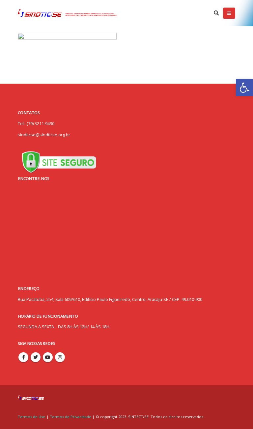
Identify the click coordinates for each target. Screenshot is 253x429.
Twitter (36, 357)
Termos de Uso (32, 416)
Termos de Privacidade (70, 416)
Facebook (23, 357)
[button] (244, 87)
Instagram (60, 357)
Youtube (48, 357)
